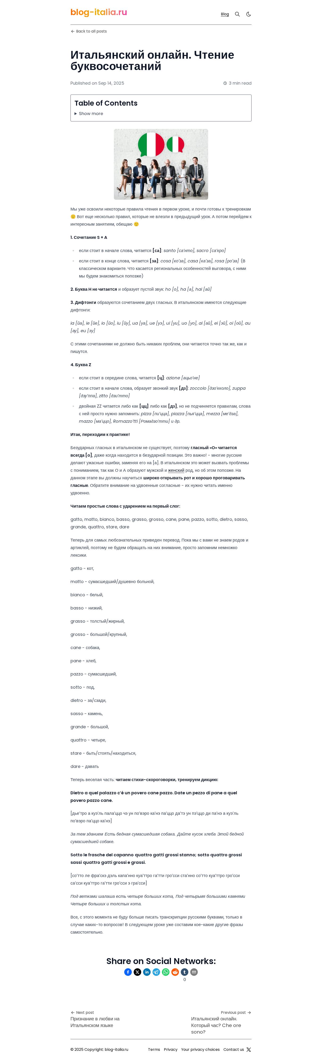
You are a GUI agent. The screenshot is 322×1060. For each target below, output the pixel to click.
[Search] (237, 14)
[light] (249, 14)
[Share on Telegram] (156, 972)
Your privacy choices (200, 1049)
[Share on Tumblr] (184, 972)
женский (176, 470)
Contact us (233, 1049)
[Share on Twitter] (137, 972)
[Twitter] (249, 1049)
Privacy (171, 1049)
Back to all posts (91, 31)
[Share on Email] (194, 972)
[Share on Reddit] (175, 972)
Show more (91, 113)
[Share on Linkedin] (147, 972)
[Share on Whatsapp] (165, 972)
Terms (154, 1049)
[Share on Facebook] (128, 972)
